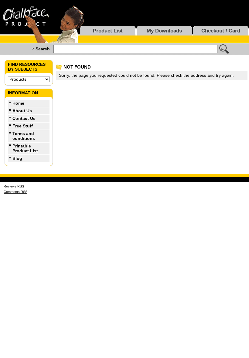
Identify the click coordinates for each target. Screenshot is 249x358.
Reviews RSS (14, 186)
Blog (17, 158)
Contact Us (24, 118)
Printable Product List (25, 148)
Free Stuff (22, 125)
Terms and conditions (23, 136)
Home (18, 103)
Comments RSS (15, 192)
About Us (22, 110)
